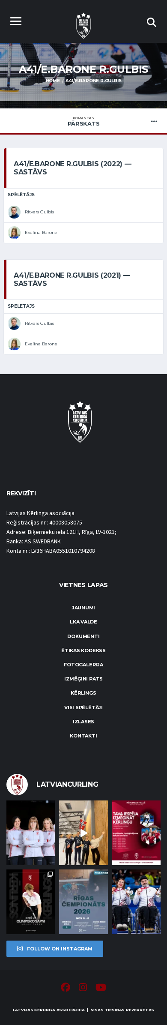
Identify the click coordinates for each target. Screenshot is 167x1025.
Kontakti (83, 736)
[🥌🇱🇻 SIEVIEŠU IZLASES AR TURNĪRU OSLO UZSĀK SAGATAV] (30, 832)
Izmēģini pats (83, 679)
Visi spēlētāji (83, 707)
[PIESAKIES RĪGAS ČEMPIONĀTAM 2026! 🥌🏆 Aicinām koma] (83, 901)
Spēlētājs (21, 195)
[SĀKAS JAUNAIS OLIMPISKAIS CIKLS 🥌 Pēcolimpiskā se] (136, 901)
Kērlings (83, 693)
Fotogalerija (83, 665)
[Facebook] (66, 988)
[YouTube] (100, 988)
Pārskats (84, 121)
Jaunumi (83, 608)
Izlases (83, 722)
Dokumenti (83, 636)
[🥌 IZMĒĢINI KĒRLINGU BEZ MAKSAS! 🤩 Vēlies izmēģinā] (136, 832)
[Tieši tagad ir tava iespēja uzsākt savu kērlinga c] (30, 901)
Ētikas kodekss (83, 650)
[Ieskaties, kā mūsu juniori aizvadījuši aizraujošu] (83, 832)
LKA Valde (83, 622)
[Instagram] (83, 988)
